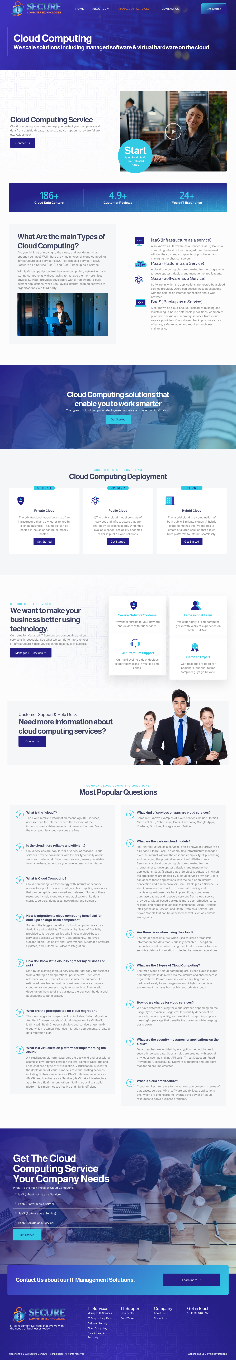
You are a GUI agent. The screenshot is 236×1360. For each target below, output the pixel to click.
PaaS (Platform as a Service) (37, 1204)
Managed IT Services (133, 8)
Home (79, 8)
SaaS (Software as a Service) (37, 1213)
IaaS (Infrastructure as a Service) (39, 1194)
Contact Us (170, 8)
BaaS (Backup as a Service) (36, 1223)
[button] (173, 131)
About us (99, 8)
